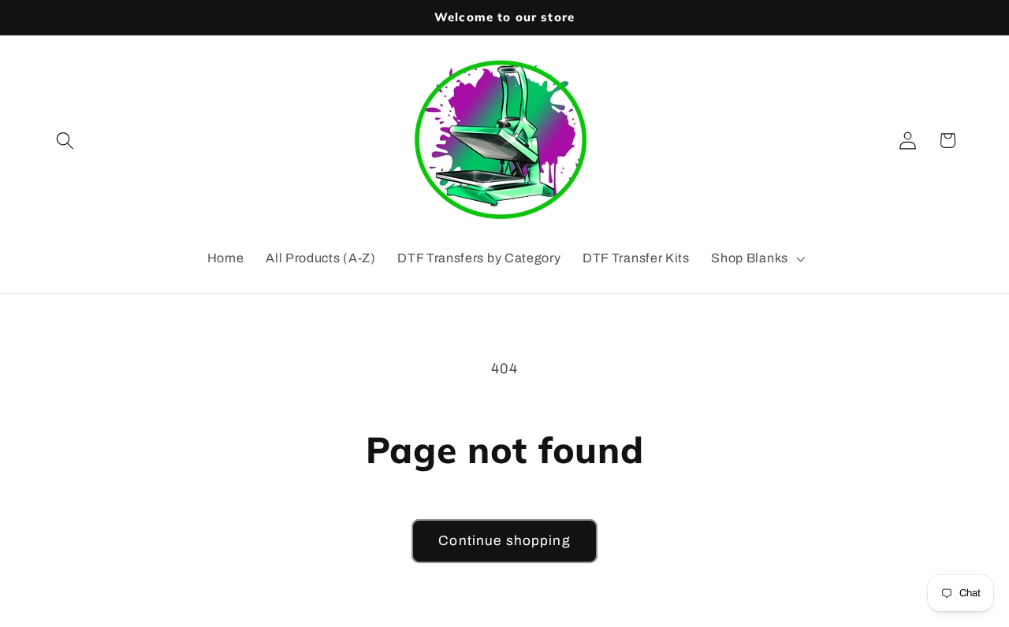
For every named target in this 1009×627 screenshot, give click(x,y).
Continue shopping (504, 540)
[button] (66, 141)
